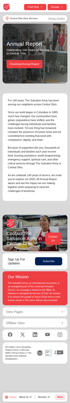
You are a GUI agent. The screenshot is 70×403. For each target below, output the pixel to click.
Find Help (33, 7)
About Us (26, 397)
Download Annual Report (24, 64)
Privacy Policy (18, 353)
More (60, 397)
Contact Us (53, 238)
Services (44, 397)
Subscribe (49, 261)
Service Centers (56, 18)
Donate (55, 7)
